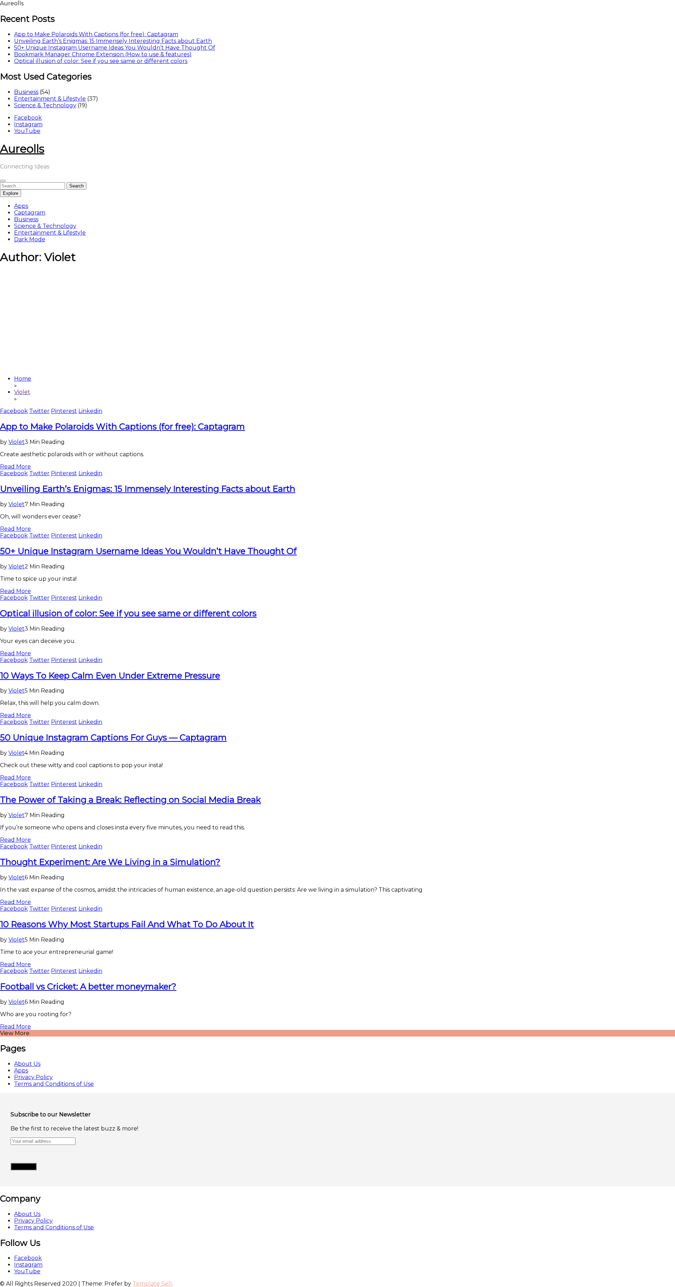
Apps (21, 206)
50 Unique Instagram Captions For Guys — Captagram (113, 737)
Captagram (29, 212)
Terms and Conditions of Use (54, 1084)
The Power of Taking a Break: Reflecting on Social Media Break (130, 800)
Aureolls (22, 148)
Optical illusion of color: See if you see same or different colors (100, 61)
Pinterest (64, 411)
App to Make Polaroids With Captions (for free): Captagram (96, 34)
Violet (16, 442)
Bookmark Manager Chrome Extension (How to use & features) (103, 54)
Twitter (39, 411)
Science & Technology (45, 105)
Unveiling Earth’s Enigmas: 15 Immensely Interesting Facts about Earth (113, 41)
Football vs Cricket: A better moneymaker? (88, 986)
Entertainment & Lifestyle (50, 98)
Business (26, 92)
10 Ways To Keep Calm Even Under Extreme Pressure (110, 675)
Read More (15, 466)
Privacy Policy (33, 1077)
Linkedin (90, 411)
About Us (27, 1063)
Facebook (28, 117)
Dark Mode (29, 239)
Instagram (28, 124)
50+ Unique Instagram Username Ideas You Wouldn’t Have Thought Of (114, 47)
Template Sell (152, 1283)
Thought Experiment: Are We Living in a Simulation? (110, 862)
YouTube (27, 131)
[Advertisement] (337, 320)
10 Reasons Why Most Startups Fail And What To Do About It (127, 924)
